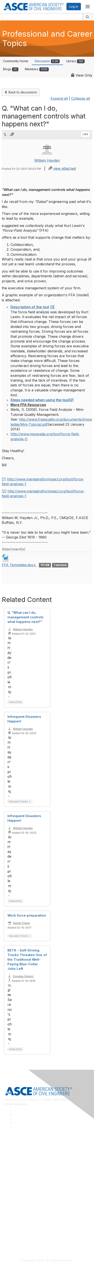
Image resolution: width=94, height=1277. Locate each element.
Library (74, 61)
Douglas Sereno (23, 976)
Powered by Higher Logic (47, 1268)
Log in (73, 6)
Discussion (46, 61)
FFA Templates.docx (19, 565)
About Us (11, 1229)
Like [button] (85, 134)
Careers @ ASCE (17, 1153)
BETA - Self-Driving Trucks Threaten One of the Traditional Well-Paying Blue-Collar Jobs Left (27, 959)
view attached (64, 168)
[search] (87, 17)
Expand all (59, 98)
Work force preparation (26, 915)
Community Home (15, 61)
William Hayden (47, 160)
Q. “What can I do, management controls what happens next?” (25, 617)
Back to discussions (22, 92)
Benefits (11, 1197)
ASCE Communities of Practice (27, 1165)
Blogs (10, 69)
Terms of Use (14, 1235)
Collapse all (80, 98)
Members (36, 69)
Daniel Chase (21, 923)
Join (8, 1191)
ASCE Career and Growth (23, 1159)
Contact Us (13, 1204)
